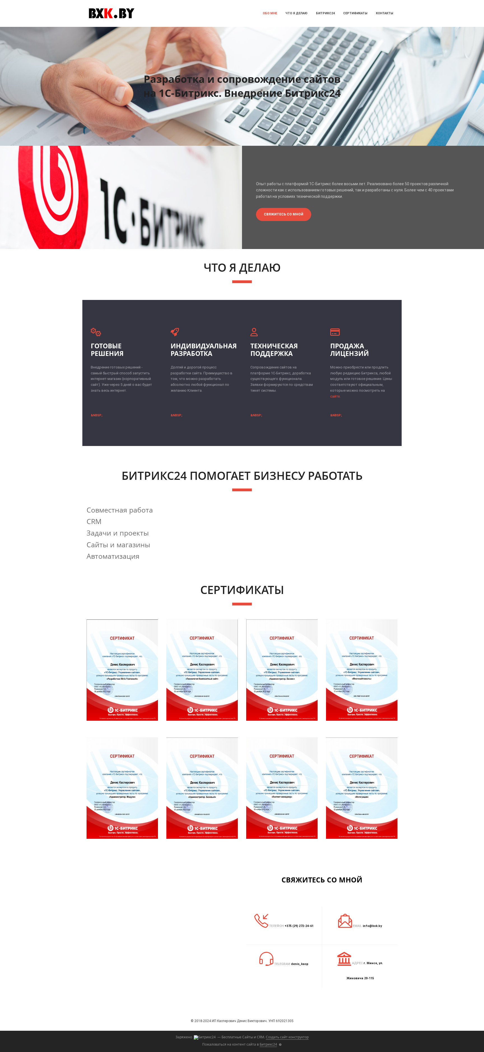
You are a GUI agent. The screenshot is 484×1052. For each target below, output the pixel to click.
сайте (335, 396)
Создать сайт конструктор (287, 1037)
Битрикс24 (325, 13)
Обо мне (270, 13)
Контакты (384, 13)
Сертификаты (355, 13)
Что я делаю (296, 13)
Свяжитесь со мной (283, 214)
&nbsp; (97, 415)
